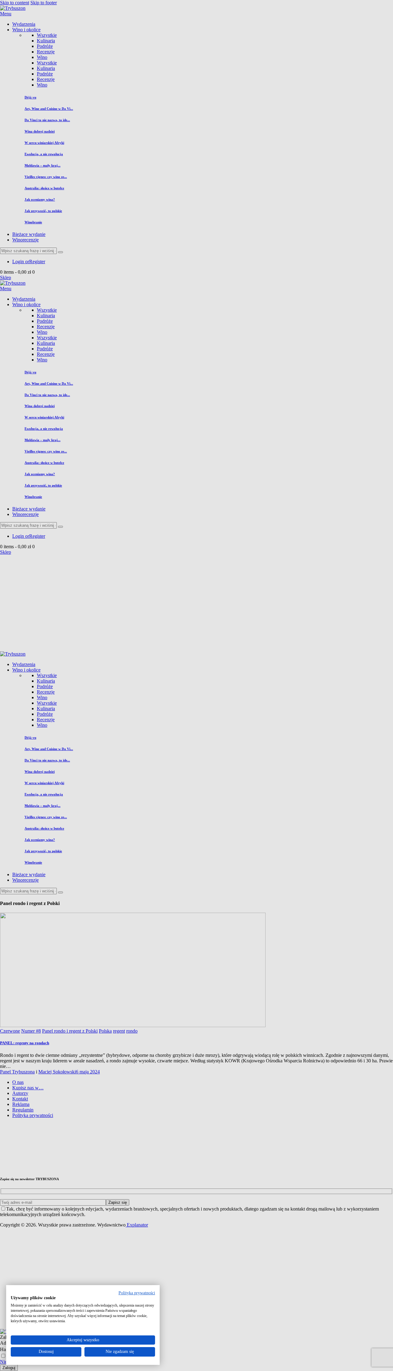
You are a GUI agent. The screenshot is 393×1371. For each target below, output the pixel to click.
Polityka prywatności (137, 1293)
